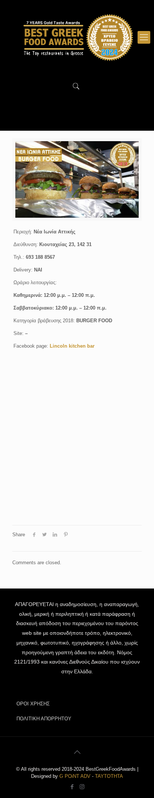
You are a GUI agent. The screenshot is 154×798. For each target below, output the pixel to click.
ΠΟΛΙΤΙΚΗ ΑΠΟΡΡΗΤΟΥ (43, 718)
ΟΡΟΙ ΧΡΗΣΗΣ (33, 704)
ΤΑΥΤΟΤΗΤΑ (109, 776)
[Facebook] (72, 786)
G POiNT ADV (74, 776)
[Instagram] (82, 786)
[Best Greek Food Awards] (77, 37)
